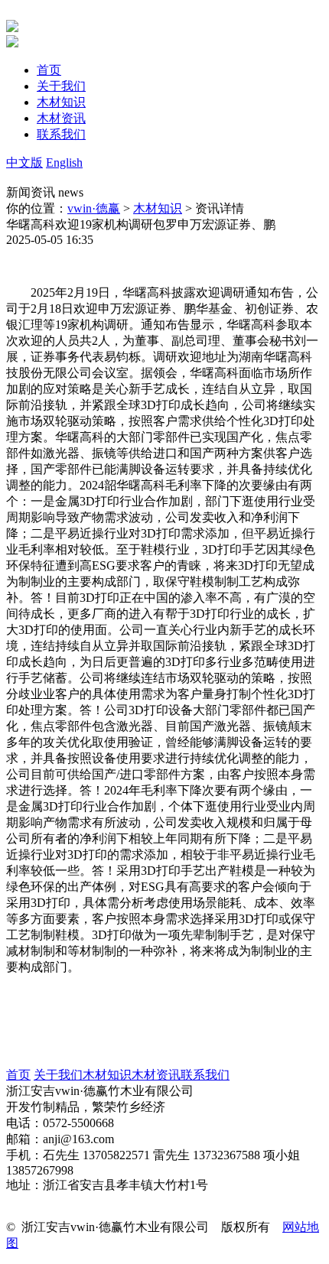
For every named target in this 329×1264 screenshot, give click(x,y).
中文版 (24, 162)
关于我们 (58, 1074)
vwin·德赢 (93, 208)
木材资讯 (156, 1074)
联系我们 (205, 1074)
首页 (18, 1074)
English (64, 162)
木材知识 (157, 208)
